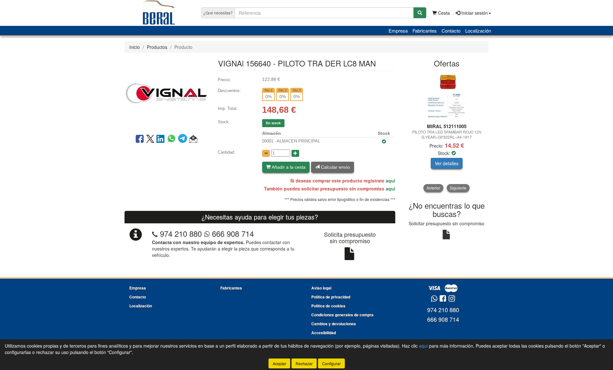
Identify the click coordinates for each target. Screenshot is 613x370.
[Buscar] (419, 12)
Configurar (331, 363)
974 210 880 (181, 233)
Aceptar (279, 363)
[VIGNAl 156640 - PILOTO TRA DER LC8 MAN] (166, 92)
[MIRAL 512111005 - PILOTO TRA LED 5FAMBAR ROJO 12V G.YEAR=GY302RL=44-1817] (446, 96)
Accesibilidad (323, 332)
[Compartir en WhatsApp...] (172, 139)
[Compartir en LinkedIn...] (160, 139)
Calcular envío (335, 167)
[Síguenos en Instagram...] (451, 299)
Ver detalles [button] (446, 163)
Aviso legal (321, 288)
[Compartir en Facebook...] (139, 139)
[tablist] (447, 132)
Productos (157, 47)
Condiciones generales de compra (342, 315)
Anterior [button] (433, 187)
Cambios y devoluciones (333, 324)
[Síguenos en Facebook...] (442, 299)
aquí (390, 180)
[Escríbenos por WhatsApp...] (434, 299)
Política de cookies (328, 306)
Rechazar (304, 363)
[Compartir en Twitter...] (150, 139)
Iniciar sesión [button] (474, 13)
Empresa (398, 30)
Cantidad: (226, 152)
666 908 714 (232, 233)
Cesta (443, 13)
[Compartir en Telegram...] (183, 139)
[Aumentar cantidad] (295, 153)
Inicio (134, 47)
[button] (193, 139)
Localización (478, 30)
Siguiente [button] (458, 187)
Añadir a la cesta (288, 167)
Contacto (451, 30)
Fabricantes (424, 30)
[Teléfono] (155, 233)
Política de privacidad (330, 297)
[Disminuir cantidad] (266, 153)
